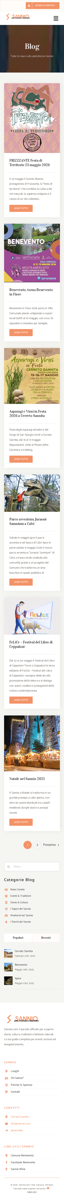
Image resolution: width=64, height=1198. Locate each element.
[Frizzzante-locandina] (32, 84)
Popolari (18, 937)
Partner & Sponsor (21, 1085)
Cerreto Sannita (24, 951)
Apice (18, 978)
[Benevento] (8, 965)
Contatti (15, 1092)
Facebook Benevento (23, 1162)
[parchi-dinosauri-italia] (32, 476)
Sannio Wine (18, 1169)
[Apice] (8, 979)
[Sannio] (18, 14)
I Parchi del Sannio (20, 922)
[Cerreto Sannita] (8, 951)
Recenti (46, 937)
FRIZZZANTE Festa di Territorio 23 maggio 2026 (29, 162)
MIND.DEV (32, 1192)
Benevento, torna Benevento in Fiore (31, 291)
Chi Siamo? (17, 1078)
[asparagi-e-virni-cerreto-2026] (32, 349)
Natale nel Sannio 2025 (27, 778)
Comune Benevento (22, 1155)
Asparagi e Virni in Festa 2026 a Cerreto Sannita (27, 413)
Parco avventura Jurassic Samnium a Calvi (28, 521)
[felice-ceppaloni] (32, 598)
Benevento (21, 964)
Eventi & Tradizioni (20, 896)
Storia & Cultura (19, 902)
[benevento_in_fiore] (32, 225)
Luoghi (15, 1071)
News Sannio (17, 889)
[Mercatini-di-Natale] (32, 716)
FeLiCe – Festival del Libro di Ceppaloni (31, 644)
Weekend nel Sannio (21, 915)
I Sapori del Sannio (20, 909)
